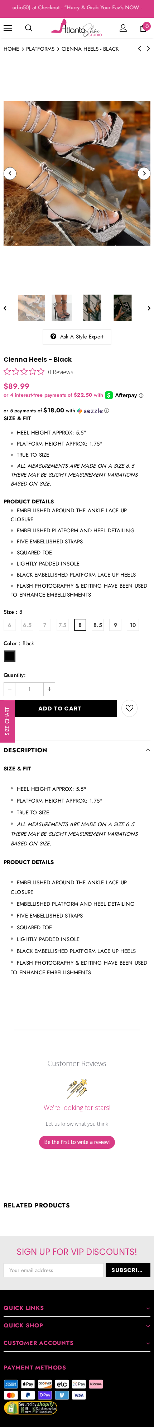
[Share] (144, 708)
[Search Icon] (28, 28)
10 (133, 625)
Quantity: (15, 675)
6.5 (27, 625)
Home (11, 49)
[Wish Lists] (129, 708)
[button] (77, 410)
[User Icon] (123, 28)
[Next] (144, 173)
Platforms (40, 49)
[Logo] (77, 27)
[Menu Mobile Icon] (8, 28)
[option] (77, 173)
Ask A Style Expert (82, 337)
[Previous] (10, 173)
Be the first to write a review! (77, 1142)
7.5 (63, 625)
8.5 (97, 625)
